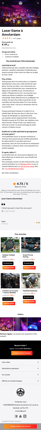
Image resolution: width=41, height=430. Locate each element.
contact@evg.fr (20, 411)
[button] (2, 13)
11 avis (18, 38)
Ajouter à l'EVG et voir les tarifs (20, 426)
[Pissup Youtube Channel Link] (20, 416)
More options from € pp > (9, 48)
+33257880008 (8, 405)
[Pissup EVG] (20, 3)
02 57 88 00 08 (25, 349)
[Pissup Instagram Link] (25, 416)
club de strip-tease (27, 166)
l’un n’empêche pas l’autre (14, 169)
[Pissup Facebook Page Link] (16, 416)
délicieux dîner (25, 164)
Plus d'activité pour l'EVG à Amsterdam (20, 61)
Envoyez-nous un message (22, 353)
